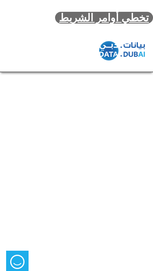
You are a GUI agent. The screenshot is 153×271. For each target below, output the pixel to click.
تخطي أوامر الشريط (104, 18)
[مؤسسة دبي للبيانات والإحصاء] (122, 51)
